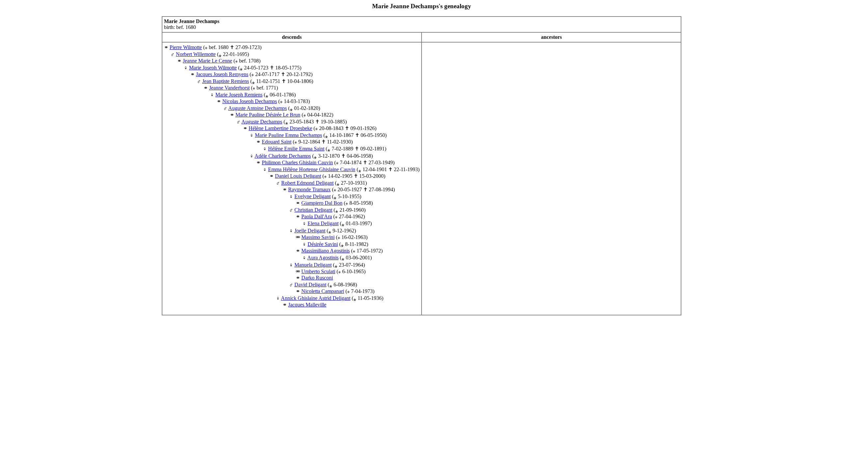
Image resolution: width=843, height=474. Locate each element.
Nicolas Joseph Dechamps (249, 101)
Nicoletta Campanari (322, 291)
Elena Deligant (323, 223)
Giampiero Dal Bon (321, 203)
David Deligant (310, 284)
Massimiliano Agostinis (325, 250)
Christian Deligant (313, 210)
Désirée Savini (323, 244)
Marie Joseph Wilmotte (213, 67)
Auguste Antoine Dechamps (257, 108)
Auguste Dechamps (261, 121)
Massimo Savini (318, 237)
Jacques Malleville (307, 304)
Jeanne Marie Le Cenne (207, 61)
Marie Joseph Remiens (238, 94)
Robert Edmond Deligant (307, 183)
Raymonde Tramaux (309, 189)
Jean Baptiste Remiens (225, 81)
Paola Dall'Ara (316, 216)
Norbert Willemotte (196, 54)
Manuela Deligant (313, 265)
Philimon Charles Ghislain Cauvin (297, 162)
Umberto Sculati (318, 271)
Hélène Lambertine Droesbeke (280, 128)
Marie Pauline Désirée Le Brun (267, 115)
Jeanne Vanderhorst (229, 88)
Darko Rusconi (317, 277)
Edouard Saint (276, 142)
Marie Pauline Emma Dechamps (288, 135)
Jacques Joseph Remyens (222, 74)
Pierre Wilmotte (186, 47)
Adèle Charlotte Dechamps (283, 156)
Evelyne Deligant (312, 196)
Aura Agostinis (323, 257)
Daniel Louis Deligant (298, 176)
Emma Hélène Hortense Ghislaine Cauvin (311, 169)
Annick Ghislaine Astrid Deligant (315, 298)
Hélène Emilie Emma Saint (296, 148)
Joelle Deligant (309, 230)
